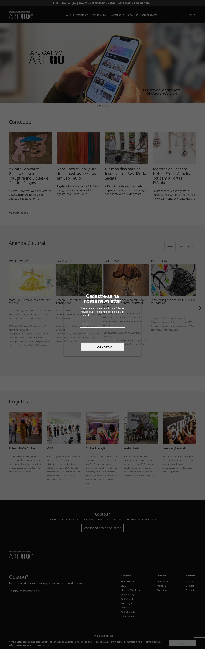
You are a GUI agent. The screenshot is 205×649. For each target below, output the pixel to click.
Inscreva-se (102, 346)
